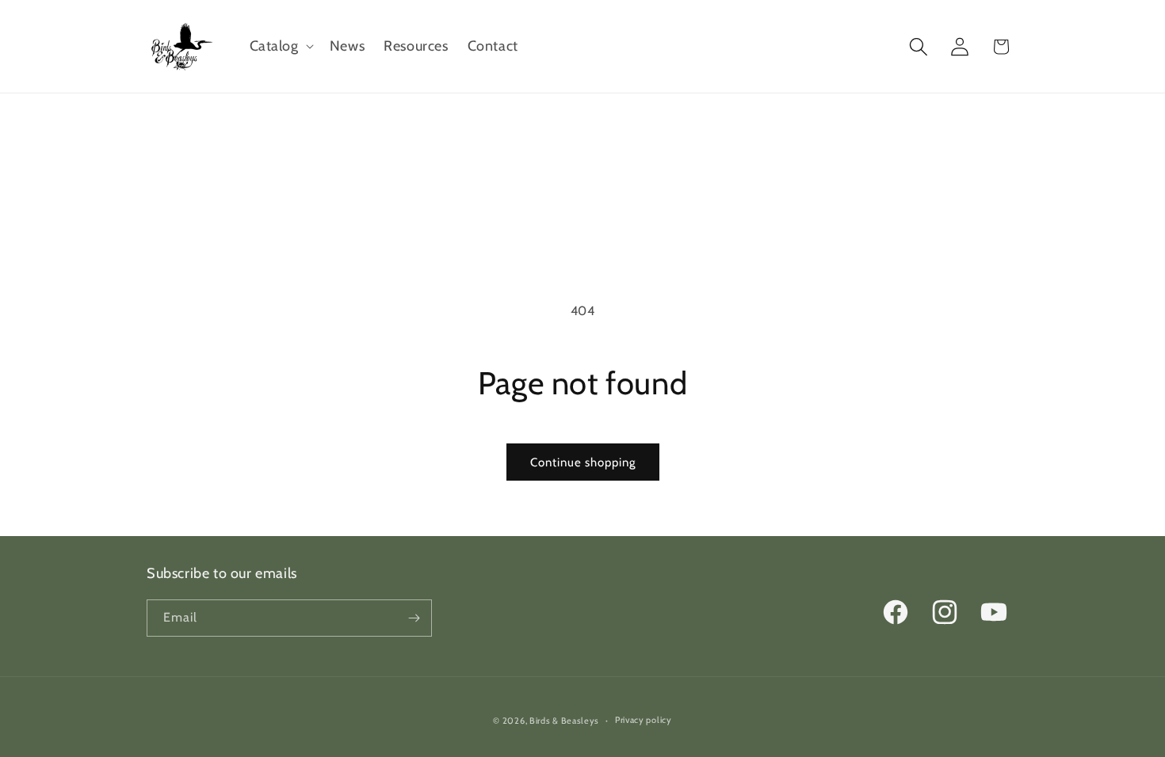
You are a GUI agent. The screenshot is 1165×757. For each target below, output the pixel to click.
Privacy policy (643, 719)
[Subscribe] (413, 618)
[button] (280, 46)
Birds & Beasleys (564, 720)
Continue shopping (583, 462)
